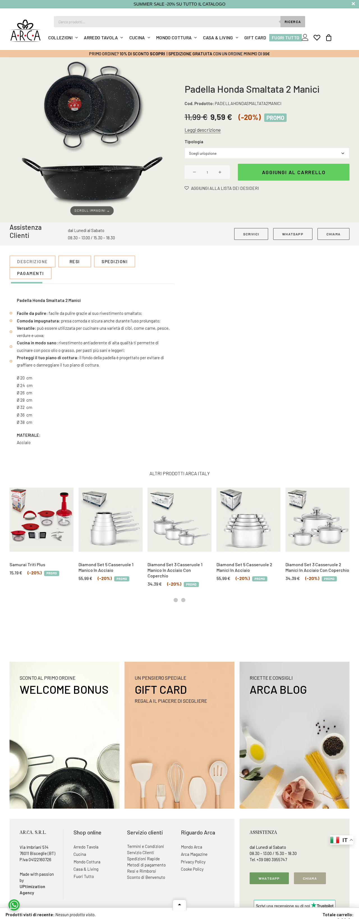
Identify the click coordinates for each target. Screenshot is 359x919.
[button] (92, 139)
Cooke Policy (192, 869)
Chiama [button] (310, 878)
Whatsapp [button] (269, 878)
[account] (306, 37)
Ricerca (293, 22)
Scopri (157, 53)
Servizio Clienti (140, 852)
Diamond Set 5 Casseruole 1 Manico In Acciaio (106, 567)
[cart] (327, 37)
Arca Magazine (194, 854)
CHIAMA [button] (333, 234)
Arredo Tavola (101, 37)
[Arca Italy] (25, 30)
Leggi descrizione (203, 130)
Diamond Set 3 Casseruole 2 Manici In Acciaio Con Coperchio (317, 567)
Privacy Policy (193, 861)
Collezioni (60, 37)
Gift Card (255, 37)
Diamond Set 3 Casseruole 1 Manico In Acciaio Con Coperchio (175, 570)
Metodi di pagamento (146, 864)
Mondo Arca (191, 846)
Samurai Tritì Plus (27, 564)
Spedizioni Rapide (143, 858)
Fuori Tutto (286, 37)
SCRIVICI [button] (251, 234)
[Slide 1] (176, 600)
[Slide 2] (183, 600)
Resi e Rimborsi (141, 870)
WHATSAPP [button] (292, 234)
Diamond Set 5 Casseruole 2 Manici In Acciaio (244, 567)
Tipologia (194, 141)
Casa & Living (218, 37)
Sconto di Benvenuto (146, 877)
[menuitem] (63, 37)
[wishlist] (317, 37)
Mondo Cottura (174, 37)
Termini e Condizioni (145, 846)
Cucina (137, 37)
